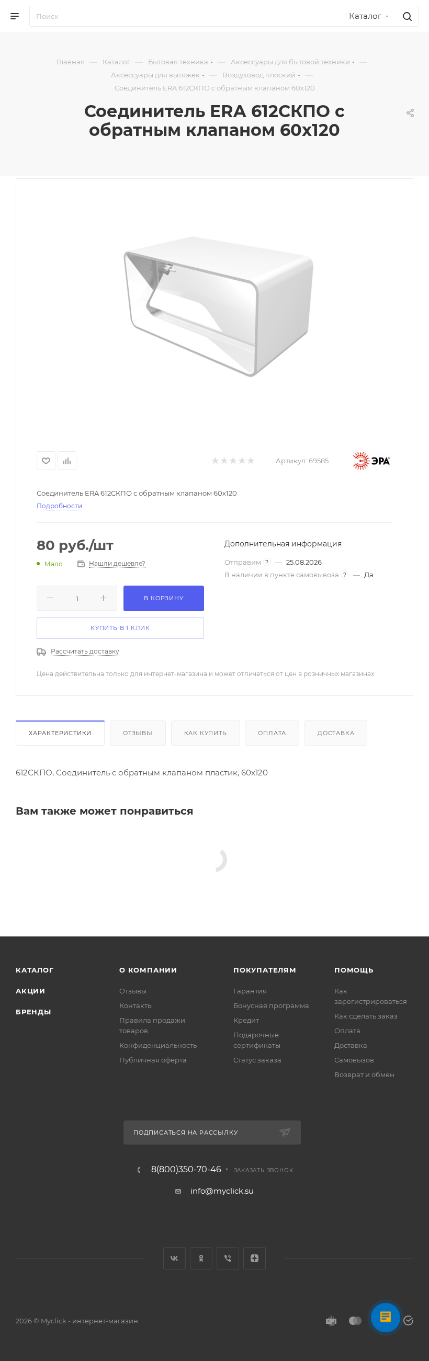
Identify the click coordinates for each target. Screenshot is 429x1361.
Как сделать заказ (366, 1016)
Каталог (35, 970)
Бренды (33, 1012)
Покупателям (265, 970)
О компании (148, 970)
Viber (228, 1258)
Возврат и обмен (364, 1074)
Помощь (354, 970)
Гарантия (250, 991)
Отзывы (138, 733)
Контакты (136, 1005)
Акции (31, 991)
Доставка (336, 733)
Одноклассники (201, 1258)
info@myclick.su (222, 1191)
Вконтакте (174, 1258)
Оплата (272, 733)
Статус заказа (257, 1060)
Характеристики (60, 733)
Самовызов (354, 1060)
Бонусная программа (271, 1005)
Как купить (205, 733)
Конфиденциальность (158, 1045)
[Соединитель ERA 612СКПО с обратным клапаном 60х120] (214, 310)
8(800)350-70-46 (186, 1169)
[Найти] (406, 16)
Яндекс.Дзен (254, 1258)
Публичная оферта (153, 1060)
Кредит (246, 1020)
